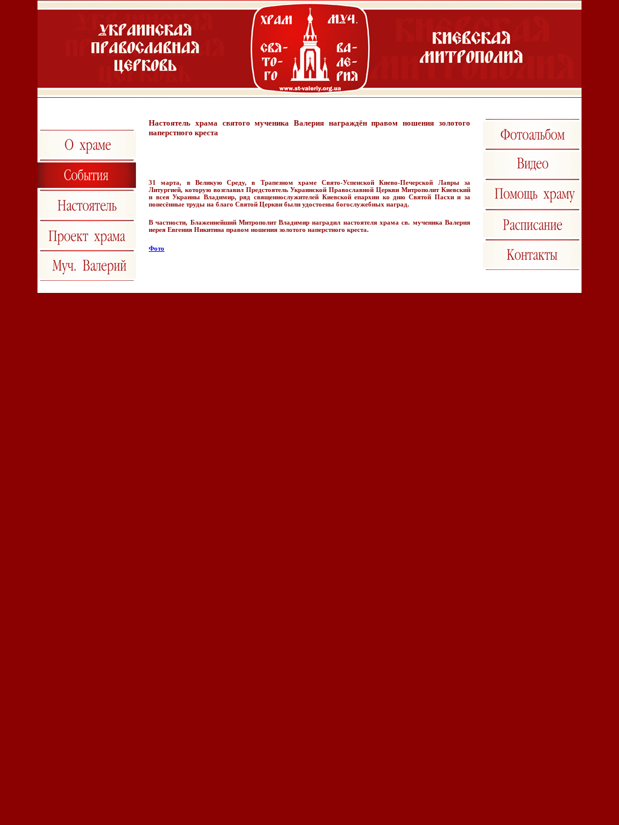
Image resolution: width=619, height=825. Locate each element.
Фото (156, 248)
